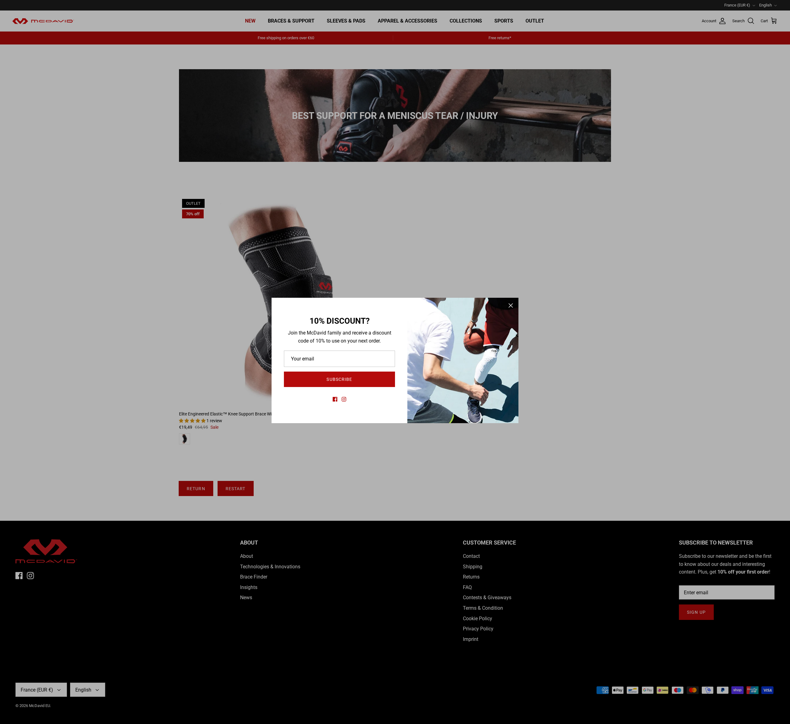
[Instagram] (344, 399)
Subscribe (339, 379)
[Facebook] (335, 399)
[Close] (511, 305)
